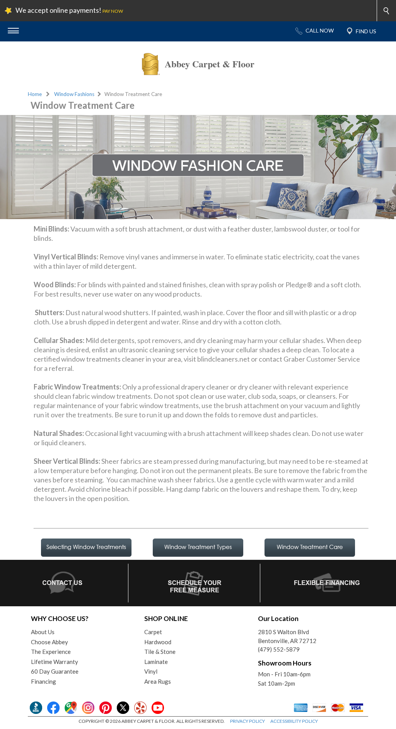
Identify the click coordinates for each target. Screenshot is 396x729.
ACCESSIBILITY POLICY (294, 721)
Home (35, 94)
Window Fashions (74, 94)
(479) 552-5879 (279, 649)
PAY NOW (112, 11)
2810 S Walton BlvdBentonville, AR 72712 (287, 636)
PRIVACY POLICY (247, 721)
